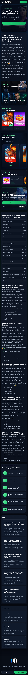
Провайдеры (15, 666)
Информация (22, 666)
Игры (9, 666)
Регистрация (23, 2)
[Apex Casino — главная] (8, 2)
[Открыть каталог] (2, 2)
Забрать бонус (14, 202)
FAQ (14, 669)
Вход (7, 672)
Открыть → (5, 102)
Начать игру (14, 23)
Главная (5, 666)
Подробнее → (6, 90)
